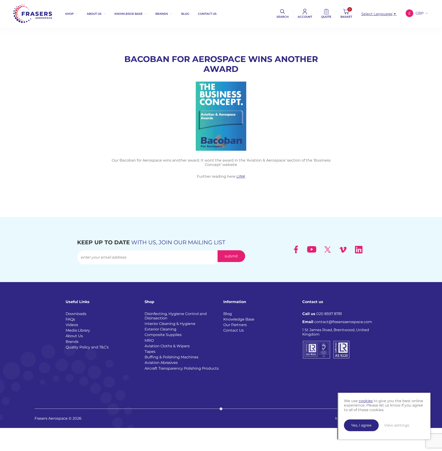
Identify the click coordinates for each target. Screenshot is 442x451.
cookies (366, 401)
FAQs (70, 319)
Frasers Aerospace (32, 14)
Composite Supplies (163, 335)
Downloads (76, 314)
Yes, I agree (361, 425)
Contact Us (233, 330)
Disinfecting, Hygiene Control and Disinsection (176, 316)
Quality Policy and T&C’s (87, 347)
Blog (185, 13)
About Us (94, 13)
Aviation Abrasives (161, 362)
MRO (149, 340)
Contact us (207, 13)
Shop (69, 13)
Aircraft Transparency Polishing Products (182, 368)
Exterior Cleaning (160, 329)
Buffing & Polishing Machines (171, 357)
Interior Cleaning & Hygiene (170, 323)
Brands (161, 13)
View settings (396, 425)
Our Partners (235, 325)
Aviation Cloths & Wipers (167, 346)
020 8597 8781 (322, 314)
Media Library (78, 330)
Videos (72, 325)
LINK (240, 176)
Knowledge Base (128, 13)
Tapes (150, 351)
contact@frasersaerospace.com (337, 322)
